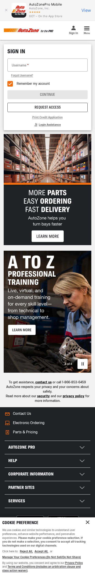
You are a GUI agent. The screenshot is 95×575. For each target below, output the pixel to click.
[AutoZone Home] (28, 30)
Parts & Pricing (25, 432)
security (43, 396)
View (86, 10)
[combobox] (47, 447)
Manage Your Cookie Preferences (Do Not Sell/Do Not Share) (41, 557)
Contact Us (22, 413)
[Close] (87, 522)
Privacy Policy (74, 563)
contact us (43, 382)
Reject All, (26, 551)
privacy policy (73, 396)
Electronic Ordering (29, 423)
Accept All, (41, 551)
